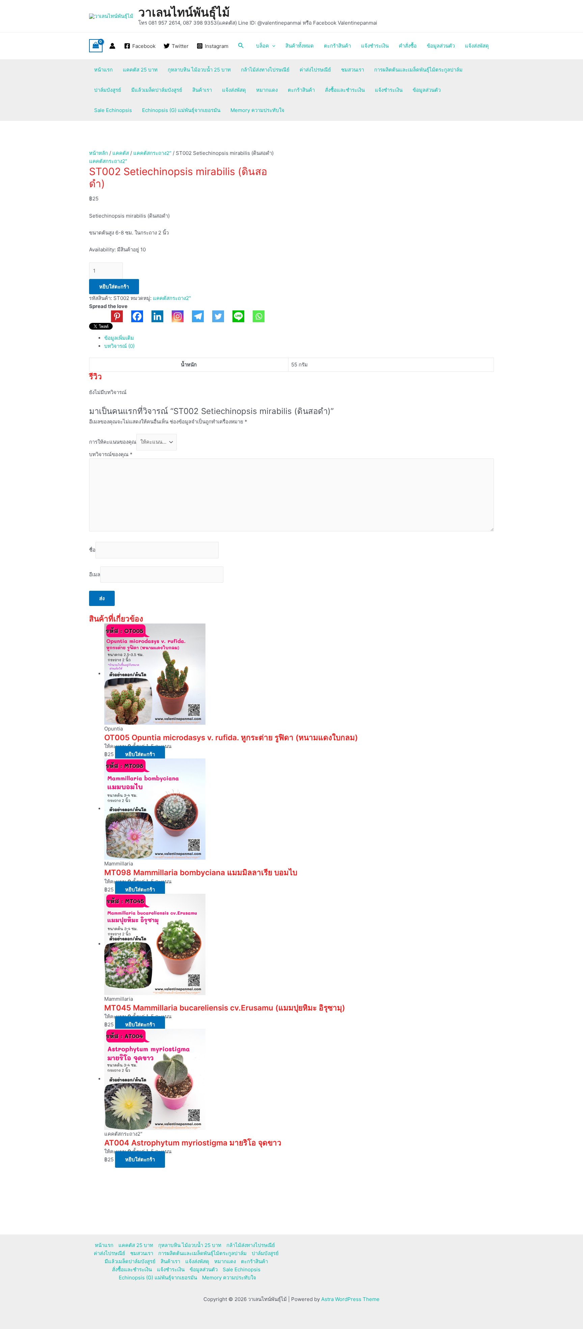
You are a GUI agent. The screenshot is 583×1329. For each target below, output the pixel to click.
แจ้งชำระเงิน (375, 46)
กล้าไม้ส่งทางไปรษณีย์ (265, 69)
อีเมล (94, 574)
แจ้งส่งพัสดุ (477, 46)
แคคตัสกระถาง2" (152, 153)
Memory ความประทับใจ (257, 110)
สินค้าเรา (202, 90)
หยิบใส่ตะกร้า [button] (140, 754)
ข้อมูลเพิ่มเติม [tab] (119, 338)
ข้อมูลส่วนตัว (441, 46)
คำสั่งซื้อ (408, 46)
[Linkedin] (153, 316)
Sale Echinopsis (113, 110)
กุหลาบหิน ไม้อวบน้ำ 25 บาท (199, 69)
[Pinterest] (113, 316)
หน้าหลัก (98, 153)
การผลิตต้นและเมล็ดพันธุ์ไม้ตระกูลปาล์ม (418, 69)
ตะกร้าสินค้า (337, 46)
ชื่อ (92, 550)
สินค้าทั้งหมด (299, 46)
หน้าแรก (103, 69)
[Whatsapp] (254, 316)
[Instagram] (173, 316)
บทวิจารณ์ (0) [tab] (119, 346)
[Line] (234, 316)
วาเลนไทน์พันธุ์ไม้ (184, 12)
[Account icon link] (112, 46)
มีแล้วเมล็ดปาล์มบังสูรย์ (156, 90)
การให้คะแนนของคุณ (112, 442)
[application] (272, 45)
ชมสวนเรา (352, 69)
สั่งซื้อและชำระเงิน (345, 90)
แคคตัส (120, 153)
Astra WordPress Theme (350, 1299)
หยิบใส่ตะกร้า (114, 286)
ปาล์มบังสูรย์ (107, 90)
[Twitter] (214, 316)
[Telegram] (194, 316)
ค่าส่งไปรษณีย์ (315, 69)
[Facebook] (133, 316)
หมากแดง (267, 90)
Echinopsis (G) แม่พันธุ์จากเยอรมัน (181, 110)
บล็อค (262, 46)
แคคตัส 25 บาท (140, 69)
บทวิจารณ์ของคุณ (111, 454)
